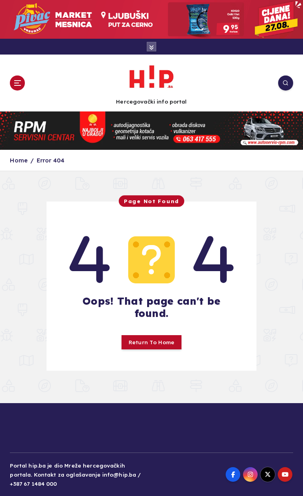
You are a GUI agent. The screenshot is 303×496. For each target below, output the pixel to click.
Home (19, 160)
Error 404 (50, 160)
